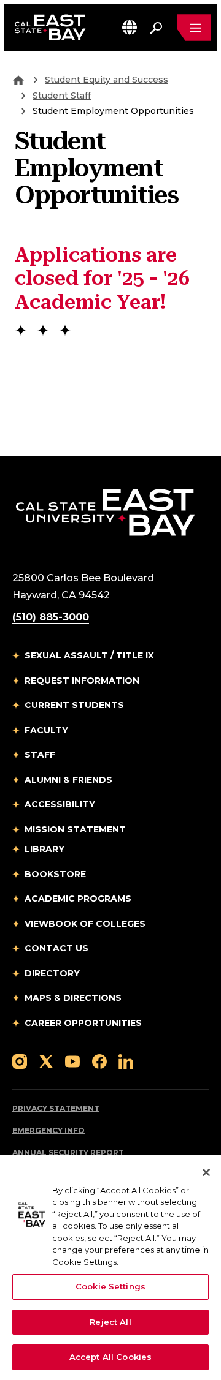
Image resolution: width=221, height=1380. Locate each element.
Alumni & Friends (68, 779)
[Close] (206, 1172)
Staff (40, 754)
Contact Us (56, 948)
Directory (52, 973)
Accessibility (60, 804)
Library (44, 848)
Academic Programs (78, 898)
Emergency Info (48, 1130)
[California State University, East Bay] (105, 512)
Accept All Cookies (110, 1357)
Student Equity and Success (106, 79)
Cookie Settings (110, 1286)
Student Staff (62, 95)
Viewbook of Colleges (85, 923)
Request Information (82, 680)
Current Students (74, 705)
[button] (129, 27)
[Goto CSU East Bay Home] (18, 79)
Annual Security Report (68, 1152)
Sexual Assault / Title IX (89, 655)
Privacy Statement (55, 1108)
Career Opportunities (83, 1022)
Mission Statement (75, 829)
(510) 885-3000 (50, 617)
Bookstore (55, 874)
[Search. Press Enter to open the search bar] (156, 27)
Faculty (46, 730)
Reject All (110, 1322)
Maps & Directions (73, 997)
